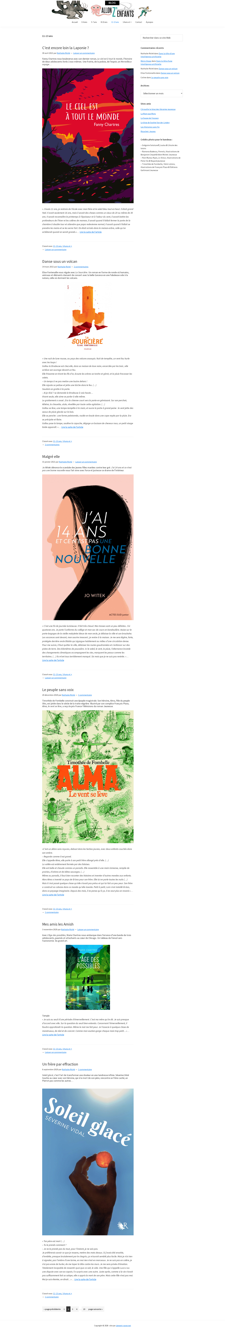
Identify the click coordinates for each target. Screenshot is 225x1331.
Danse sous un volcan (59, 261)
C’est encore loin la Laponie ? (65, 47)
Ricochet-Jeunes (148, 131)
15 (85, 1310)
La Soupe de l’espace (150, 118)
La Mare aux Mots (148, 113)
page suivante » (95, 1310)
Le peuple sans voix (58, 689)
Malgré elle (51, 456)
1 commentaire (85, 695)
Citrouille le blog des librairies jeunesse (158, 109)
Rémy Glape (146, 61)
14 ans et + (67, 246)
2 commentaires (81, 266)
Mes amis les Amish (58, 924)
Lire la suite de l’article (91, 232)
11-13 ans (57, 246)
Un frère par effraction (60, 1064)
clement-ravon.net (123, 1325)
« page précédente (52, 1310)
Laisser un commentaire (84, 53)
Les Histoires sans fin (150, 127)
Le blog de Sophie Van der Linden (155, 122)
